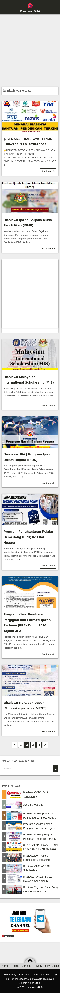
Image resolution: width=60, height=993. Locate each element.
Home (5, 966)
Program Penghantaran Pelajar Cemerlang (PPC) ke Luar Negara (28, 537)
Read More (47, 171)
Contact (26, 966)
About (15, 966)
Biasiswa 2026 (30, 11)
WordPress (23, 974)
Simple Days (50, 974)
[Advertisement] (30, 49)
